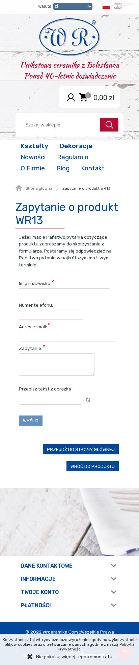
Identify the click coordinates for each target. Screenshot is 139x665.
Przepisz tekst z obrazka (45, 388)
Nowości (33, 157)
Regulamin (72, 157)
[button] (106, 7)
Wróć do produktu (93, 466)
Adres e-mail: (33, 326)
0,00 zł (104, 97)
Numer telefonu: (36, 305)
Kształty (34, 146)
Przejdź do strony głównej (81, 449)
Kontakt (92, 168)
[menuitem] (35, 145)
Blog (63, 168)
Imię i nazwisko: (35, 283)
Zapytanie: (31, 348)
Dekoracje (76, 146)
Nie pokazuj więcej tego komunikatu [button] (74, 656)
